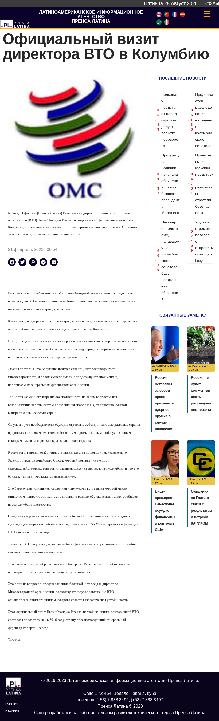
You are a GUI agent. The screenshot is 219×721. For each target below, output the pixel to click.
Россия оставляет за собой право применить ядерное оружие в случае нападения (164, 403)
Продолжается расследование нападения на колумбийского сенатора (204, 120)
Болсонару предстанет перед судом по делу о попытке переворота (169, 120)
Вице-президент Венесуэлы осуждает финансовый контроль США (165, 510)
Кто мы (212, 4)
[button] (12, 262)
